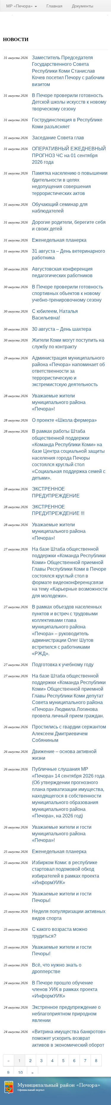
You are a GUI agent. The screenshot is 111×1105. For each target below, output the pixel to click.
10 (20, 1072)
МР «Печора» (20, 6)
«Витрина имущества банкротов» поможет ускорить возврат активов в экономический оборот (69, 1038)
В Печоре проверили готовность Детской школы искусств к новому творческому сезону (69, 102)
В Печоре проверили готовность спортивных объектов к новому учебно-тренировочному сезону (67, 293)
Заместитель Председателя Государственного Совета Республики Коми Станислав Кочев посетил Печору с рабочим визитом (68, 71)
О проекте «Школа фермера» (64, 420)
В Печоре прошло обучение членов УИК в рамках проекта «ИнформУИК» (64, 989)
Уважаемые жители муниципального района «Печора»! (59, 402)
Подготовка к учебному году (63, 664)
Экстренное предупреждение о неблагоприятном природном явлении (66, 1014)
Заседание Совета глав (58, 137)
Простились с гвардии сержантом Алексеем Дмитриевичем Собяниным (69, 733)
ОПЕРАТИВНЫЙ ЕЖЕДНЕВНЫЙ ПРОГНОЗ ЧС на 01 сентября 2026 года (69, 155)
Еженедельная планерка (59, 240)
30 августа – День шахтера (61, 329)
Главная (54, 6)
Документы (82, 6)
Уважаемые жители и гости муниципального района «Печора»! (61, 834)
